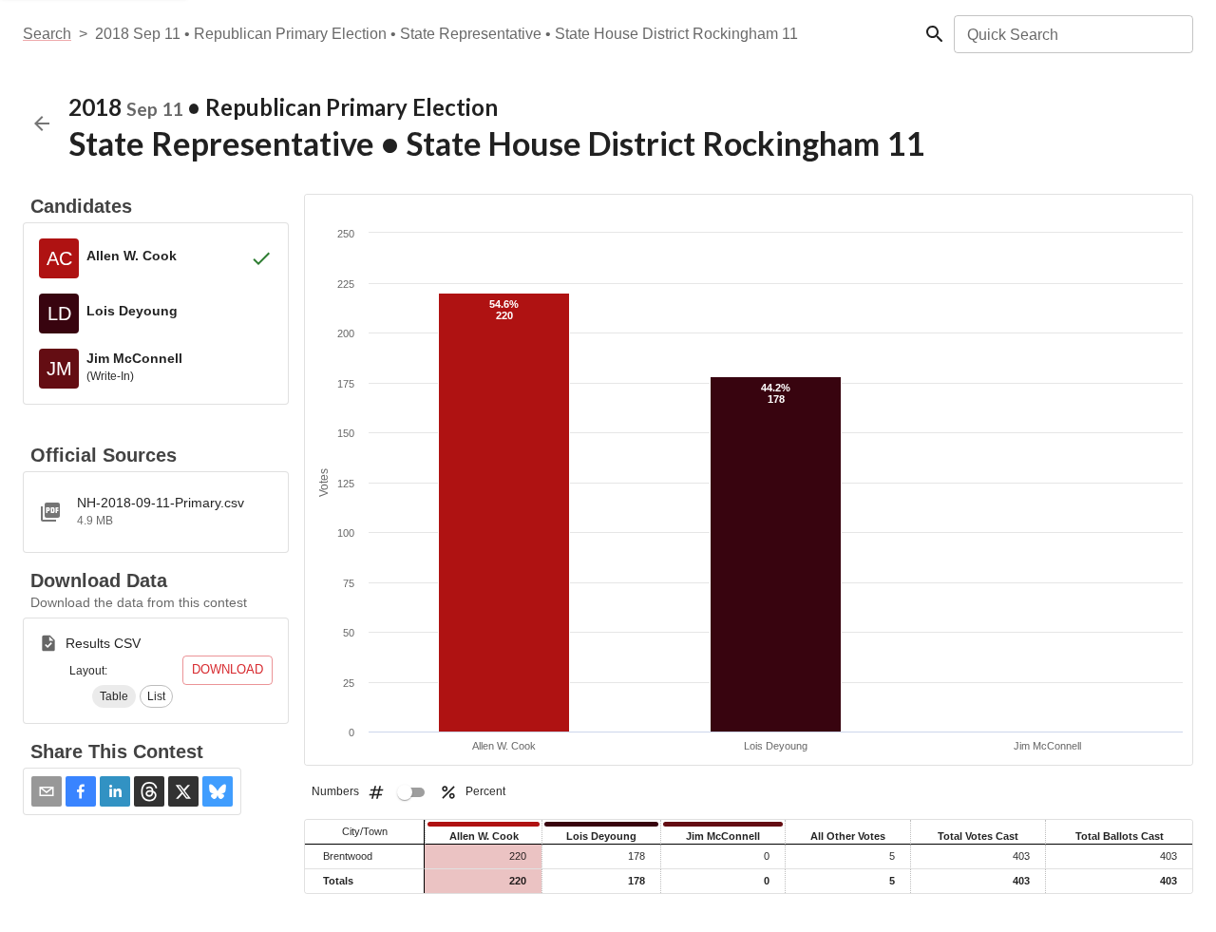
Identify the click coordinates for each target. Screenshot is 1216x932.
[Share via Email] (46, 791)
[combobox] (1072, 34)
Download (227, 669)
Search (47, 34)
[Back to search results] (42, 124)
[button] (114, 696)
